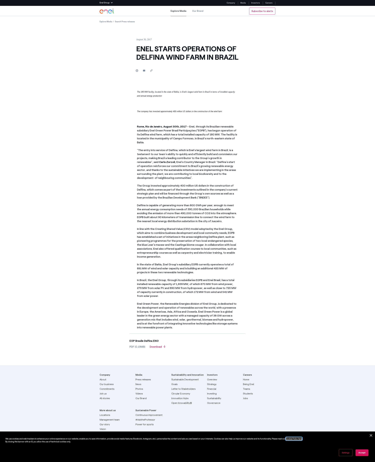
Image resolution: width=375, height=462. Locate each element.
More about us (108, 410)
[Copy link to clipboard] (151, 70)
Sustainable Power (145, 410)
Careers (269, 3)
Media (243, 3)
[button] (106, 3)
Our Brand (197, 11)
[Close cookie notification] (371, 435)
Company (231, 3)
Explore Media (178, 13)
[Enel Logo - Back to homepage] (107, 11)
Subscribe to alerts (262, 11)
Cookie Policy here (294, 439)
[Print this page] (137, 70)
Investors (255, 3)
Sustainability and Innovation (187, 374)
